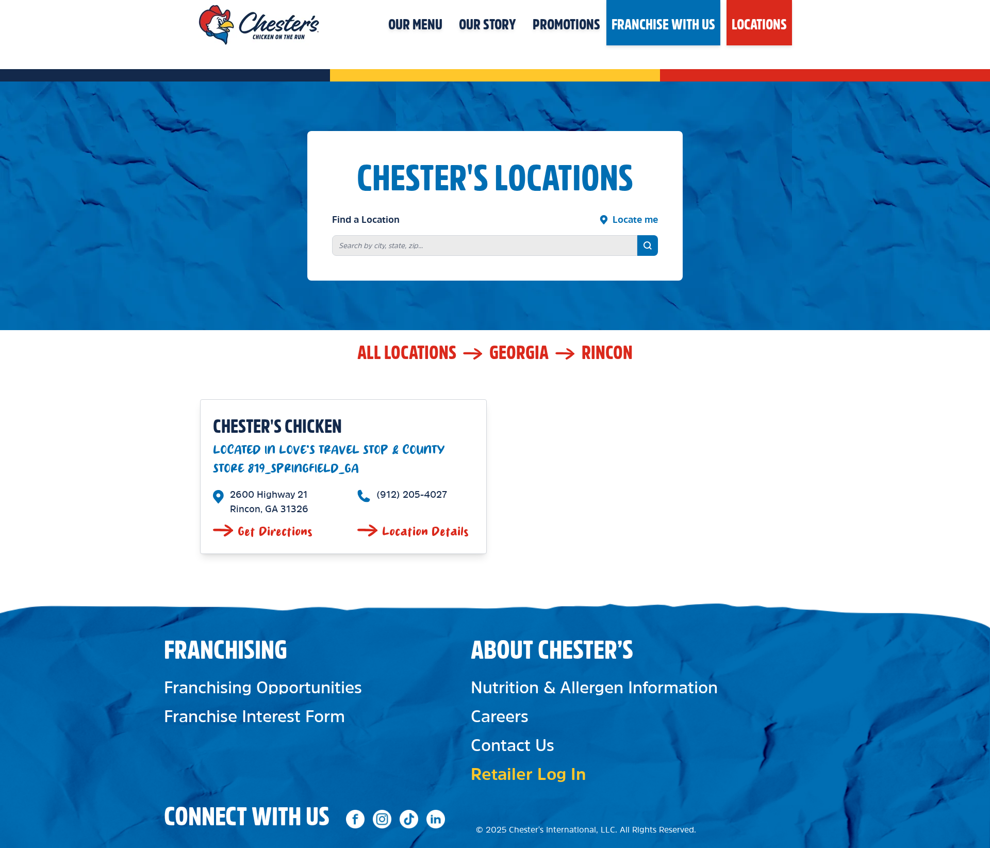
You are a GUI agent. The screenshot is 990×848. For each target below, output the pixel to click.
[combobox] (484, 245)
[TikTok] (409, 819)
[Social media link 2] (382, 819)
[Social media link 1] (355, 819)
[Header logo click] (259, 22)
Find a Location (366, 219)
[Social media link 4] (435, 819)
